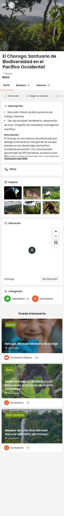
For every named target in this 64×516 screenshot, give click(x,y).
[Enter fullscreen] (55, 242)
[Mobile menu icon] (4, 5)
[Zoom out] (55, 236)
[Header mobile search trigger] (60, 5)
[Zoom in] (55, 231)
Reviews (22, 85)
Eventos (43, 85)
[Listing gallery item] (13, 192)
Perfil (6, 85)
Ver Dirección (49, 279)
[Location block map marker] (32, 250)
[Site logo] (12, 5)
